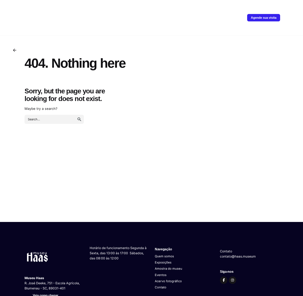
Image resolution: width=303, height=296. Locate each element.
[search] (79, 119)
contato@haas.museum (238, 256)
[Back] (14, 50)
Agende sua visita (263, 17)
